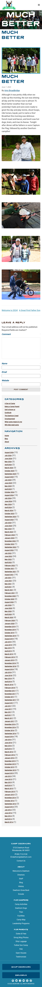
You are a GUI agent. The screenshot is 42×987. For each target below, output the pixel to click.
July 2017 (8, 706)
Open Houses (21, 953)
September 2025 (10, 474)
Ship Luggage (21, 941)
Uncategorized (10, 419)
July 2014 (8, 810)
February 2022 (10, 565)
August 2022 (9, 550)
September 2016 (10, 733)
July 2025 (8, 480)
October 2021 (9, 568)
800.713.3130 (21, 854)
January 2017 (9, 721)
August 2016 (9, 737)
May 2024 (8, 504)
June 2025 (8, 483)
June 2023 (8, 526)
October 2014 (9, 801)
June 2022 (8, 556)
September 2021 (10, 572)
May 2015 (8, 782)
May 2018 (8, 678)
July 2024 (8, 498)
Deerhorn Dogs (21, 908)
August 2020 (9, 602)
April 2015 (8, 785)
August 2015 (9, 773)
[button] (39, 5)
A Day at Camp (10, 403)
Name (21, 363)
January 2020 (9, 623)
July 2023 (8, 523)
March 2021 (9, 590)
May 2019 (8, 648)
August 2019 (9, 639)
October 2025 (9, 471)
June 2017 (8, 709)
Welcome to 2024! (10, 310)
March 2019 (9, 654)
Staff (21, 879)
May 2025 (8, 486)
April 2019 (8, 651)
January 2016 (9, 758)
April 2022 (8, 562)
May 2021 (8, 584)
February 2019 (10, 657)
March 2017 (9, 718)
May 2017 (8, 712)
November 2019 (10, 630)
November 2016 (10, 727)
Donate (21, 894)
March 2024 (9, 510)
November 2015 (10, 764)
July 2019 (8, 642)
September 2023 (10, 517)
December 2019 (10, 627)
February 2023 (10, 535)
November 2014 (10, 798)
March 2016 (9, 752)
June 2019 (8, 645)
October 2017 (9, 697)
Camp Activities (21, 904)
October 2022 (9, 544)
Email (21, 372)
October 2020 (9, 599)
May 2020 (8, 611)
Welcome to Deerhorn (21, 871)
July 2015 (8, 776)
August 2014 (9, 807)
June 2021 (8, 581)
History (21, 886)
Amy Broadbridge (12, 90)
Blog (6, 439)
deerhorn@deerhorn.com (21, 857)
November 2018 (10, 663)
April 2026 (8, 465)
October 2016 (9, 730)
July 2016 (8, 740)
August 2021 (9, 575)
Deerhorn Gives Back (21, 890)
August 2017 (9, 703)
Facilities (21, 916)
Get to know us (10, 410)
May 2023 (8, 529)
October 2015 (9, 767)
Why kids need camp (12, 425)
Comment (21, 334)
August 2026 (9, 452)
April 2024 (8, 507)
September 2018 (10, 666)
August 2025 (9, 477)
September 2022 (10, 547)
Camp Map (21, 920)
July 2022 (8, 553)
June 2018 (8, 675)
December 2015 (10, 761)
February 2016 (10, 755)
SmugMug (21, 975)
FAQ (21, 949)
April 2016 (8, 749)
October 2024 (9, 492)
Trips (21, 912)
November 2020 (10, 596)
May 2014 (8, 816)
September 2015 (10, 770)
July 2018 (8, 672)
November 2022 (10, 541)
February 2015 (10, 791)
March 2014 (9, 822)
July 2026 (8, 455)
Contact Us (21, 861)
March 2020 (9, 617)
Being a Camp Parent (12, 406)
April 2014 (8, 819)
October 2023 (9, 513)
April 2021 (8, 587)
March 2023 (9, 532)
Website (5, 380)
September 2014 (10, 804)
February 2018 (10, 688)
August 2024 (9, 495)
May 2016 (8, 746)
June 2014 (8, 813)
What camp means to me (13, 422)
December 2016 (10, 724)
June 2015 (8, 779)
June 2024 (8, 501)
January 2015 (9, 795)
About (7, 442)
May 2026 (8, 462)
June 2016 (8, 743)
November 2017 (10, 694)
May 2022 (8, 559)
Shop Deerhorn (21, 967)
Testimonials (21, 957)
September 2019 (10, 636)
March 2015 (9, 788)
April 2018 (8, 682)
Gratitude (8, 413)
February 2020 (10, 620)
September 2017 (10, 700)
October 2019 (9, 633)
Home (7, 436)
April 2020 (8, 614)
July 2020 (8, 605)
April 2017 (8, 715)
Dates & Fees (21, 934)
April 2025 (8, 489)
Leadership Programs (21, 923)
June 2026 (8, 458)
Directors (21, 875)
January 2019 (9, 660)
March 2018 (9, 685)
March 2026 (9, 468)
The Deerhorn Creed (11, 416)
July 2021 (8, 578)
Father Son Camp (21, 945)
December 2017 (10, 691)
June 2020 (8, 608)
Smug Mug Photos (21, 937)
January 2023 (9, 538)
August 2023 (9, 520)
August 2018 (9, 669)
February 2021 (10, 593)
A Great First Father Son (29, 310)
